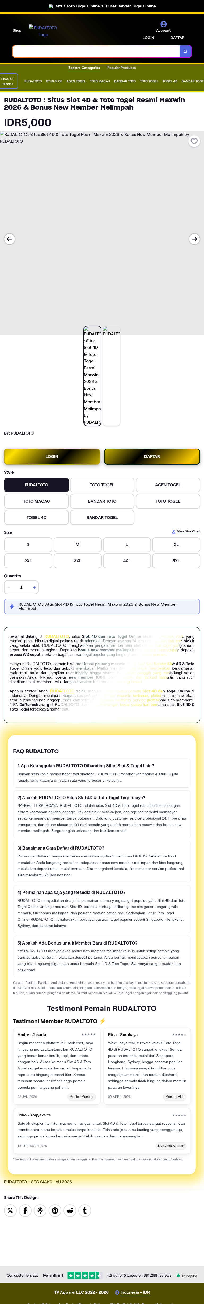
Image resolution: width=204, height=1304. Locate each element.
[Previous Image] (9, 239)
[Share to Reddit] (69, 1210)
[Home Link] (43, 31)
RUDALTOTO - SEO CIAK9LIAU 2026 (38, 1182)
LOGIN (148, 38)
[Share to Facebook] (25, 1210)
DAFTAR (177, 38)
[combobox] (96, 51)
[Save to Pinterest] (55, 1210)
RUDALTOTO (56, 636)
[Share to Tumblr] (84, 1210)
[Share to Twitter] (10, 1210)
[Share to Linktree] (40, 1210)
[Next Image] (194, 239)
